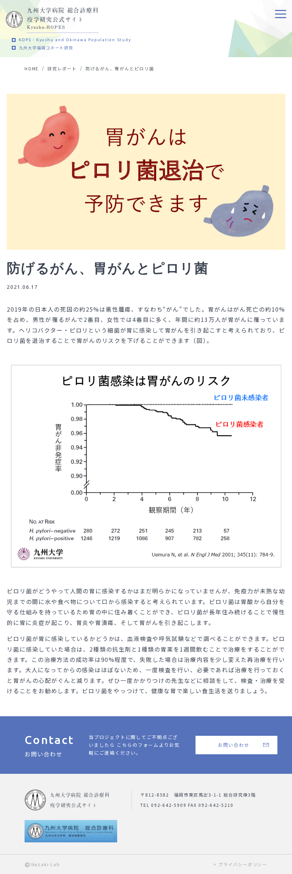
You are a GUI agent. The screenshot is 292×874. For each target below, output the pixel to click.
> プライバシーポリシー (240, 864)
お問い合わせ (234, 744)
